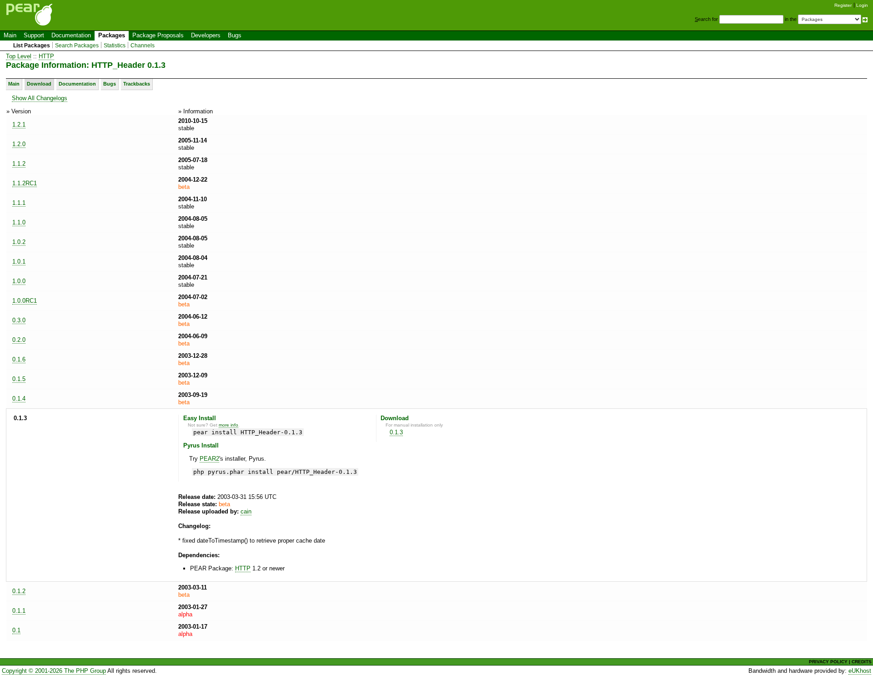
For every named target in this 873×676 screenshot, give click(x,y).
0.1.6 (18, 359)
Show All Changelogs (39, 98)
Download (39, 83)
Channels (142, 45)
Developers (206, 35)
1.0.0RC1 (24, 300)
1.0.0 (18, 281)
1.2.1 (18, 124)
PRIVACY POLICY (828, 661)
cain (246, 511)
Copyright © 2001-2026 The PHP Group (54, 670)
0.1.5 (18, 379)
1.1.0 (18, 222)
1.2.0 (18, 144)
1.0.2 (18, 242)
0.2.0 (18, 339)
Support (34, 35)
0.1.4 (18, 398)
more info (228, 424)
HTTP (46, 56)
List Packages (31, 45)
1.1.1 (18, 202)
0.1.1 (18, 610)
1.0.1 (18, 261)
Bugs (234, 35)
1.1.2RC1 (24, 183)
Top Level (18, 56)
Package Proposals (158, 35)
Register (843, 5)
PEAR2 (209, 458)
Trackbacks (136, 83)
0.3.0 (18, 320)
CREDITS (862, 661)
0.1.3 (396, 432)
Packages (111, 35)
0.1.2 (18, 591)
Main (10, 35)
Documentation (71, 35)
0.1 (16, 630)
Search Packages (77, 45)
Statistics (114, 45)
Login (862, 5)
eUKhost (859, 670)
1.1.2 (18, 163)
